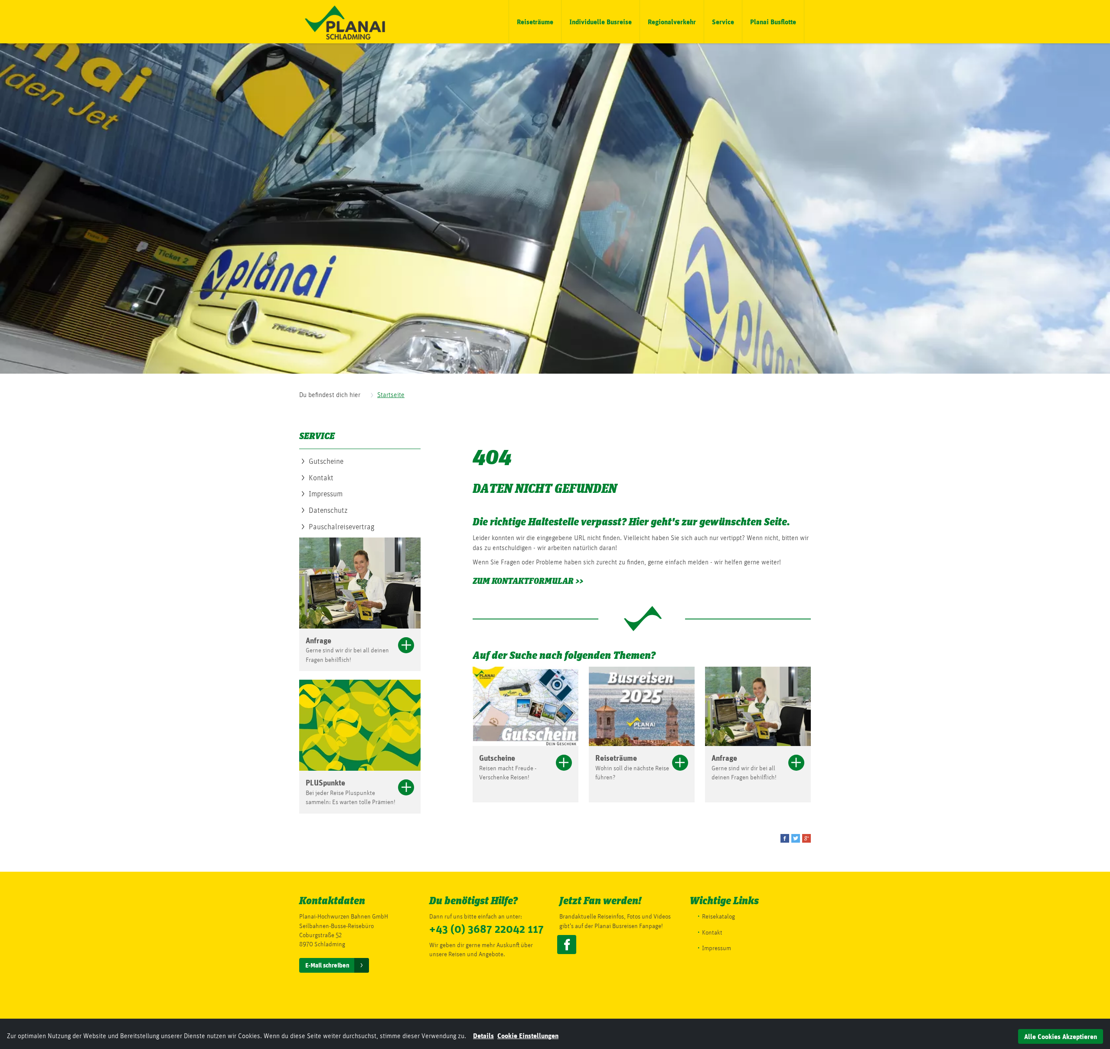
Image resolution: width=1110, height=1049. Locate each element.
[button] (784, 838)
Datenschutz (328, 510)
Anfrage (318, 640)
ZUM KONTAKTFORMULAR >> (528, 580)
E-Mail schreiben (327, 965)
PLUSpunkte (325, 782)
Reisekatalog (718, 916)
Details (483, 1035)
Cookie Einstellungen (527, 1035)
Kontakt (321, 477)
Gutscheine (326, 461)
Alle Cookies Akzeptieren (1060, 1036)
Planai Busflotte (773, 21)
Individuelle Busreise (600, 21)
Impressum (326, 493)
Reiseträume (535, 21)
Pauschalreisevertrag (341, 526)
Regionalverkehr (672, 21)
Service (723, 21)
